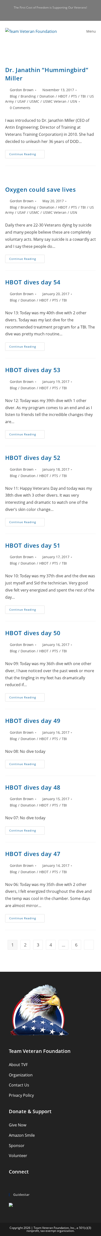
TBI (83, 96)
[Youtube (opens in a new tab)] (59, 12)
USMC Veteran (54, 101)
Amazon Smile (22, 1135)
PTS (74, 96)
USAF (21, 101)
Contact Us (19, 1085)
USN (73, 101)
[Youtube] (31, 1184)
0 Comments (20, 107)
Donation (46, 96)
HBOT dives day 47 (33, 854)
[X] (12, 1184)
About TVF (18, 1064)
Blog (13, 96)
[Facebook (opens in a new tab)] (48, 12)
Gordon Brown (22, 90)
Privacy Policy (21, 1095)
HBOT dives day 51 (33, 545)
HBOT (62, 96)
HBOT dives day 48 (33, 787)
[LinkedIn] (24, 1184)
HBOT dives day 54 (33, 282)
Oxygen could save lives (40, 189)
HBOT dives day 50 (33, 633)
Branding (28, 96)
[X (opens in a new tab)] (43, 12)
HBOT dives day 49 (33, 721)
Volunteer (18, 1155)
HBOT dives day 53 (33, 370)
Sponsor (17, 1145)
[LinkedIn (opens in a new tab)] (54, 12)
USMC (34, 101)
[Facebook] (18, 1184)
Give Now (17, 1125)
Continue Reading (27, 155)
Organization (21, 1075)
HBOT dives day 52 (33, 458)
